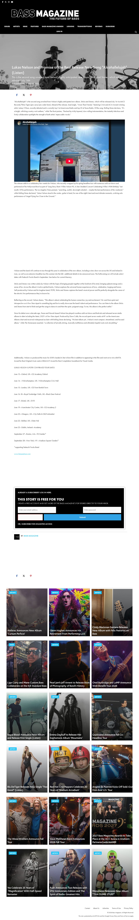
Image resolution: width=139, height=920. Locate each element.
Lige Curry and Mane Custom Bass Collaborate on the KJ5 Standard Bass (27, 684)
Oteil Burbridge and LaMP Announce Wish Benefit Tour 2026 (111, 684)
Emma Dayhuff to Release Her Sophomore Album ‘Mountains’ (66, 736)
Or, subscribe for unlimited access (35, 524)
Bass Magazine (18, 83)
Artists (13, 593)
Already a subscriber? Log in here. (35, 492)
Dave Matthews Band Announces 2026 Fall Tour (67, 840)
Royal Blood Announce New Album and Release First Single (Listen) (26, 736)
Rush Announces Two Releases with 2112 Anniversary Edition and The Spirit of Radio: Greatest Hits (68, 891)
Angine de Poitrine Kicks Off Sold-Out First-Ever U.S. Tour (112, 788)
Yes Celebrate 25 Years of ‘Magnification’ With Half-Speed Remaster (24, 891)
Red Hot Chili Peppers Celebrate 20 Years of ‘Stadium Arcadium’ (68, 788)
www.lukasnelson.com (22, 454)
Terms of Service (125, 916)
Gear (12, 645)
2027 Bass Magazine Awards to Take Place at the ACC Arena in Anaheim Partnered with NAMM (111, 839)
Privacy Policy (113, 916)
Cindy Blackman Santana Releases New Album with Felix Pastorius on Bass (110, 630)
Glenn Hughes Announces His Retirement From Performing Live (67, 632)
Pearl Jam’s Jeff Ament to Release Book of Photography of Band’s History (70, 684)
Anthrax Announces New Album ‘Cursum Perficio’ (24, 632)
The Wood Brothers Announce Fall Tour (25, 840)
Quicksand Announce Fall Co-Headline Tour (108, 736)
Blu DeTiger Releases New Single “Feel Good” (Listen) (27, 788)
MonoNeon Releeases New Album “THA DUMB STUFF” (110, 892)
